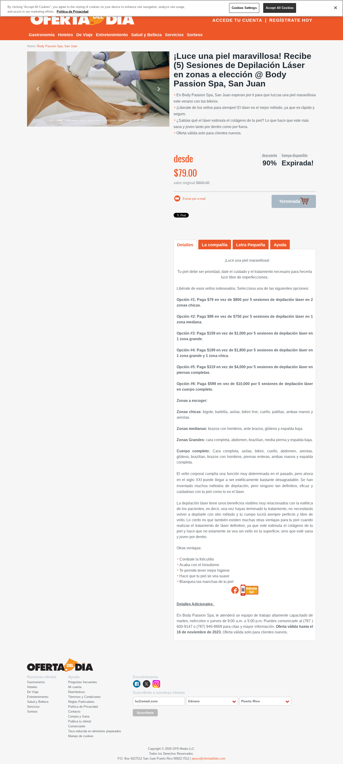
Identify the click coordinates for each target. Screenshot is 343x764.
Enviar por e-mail (194, 198)
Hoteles (65, 34)
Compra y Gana (78, 716)
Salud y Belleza (146, 34)
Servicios (174, 34)
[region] (171, 8)
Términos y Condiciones (84, 697)
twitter (146, 684)
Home (31, 46)
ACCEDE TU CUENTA (237, 20)
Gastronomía (42, 34)
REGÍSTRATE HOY (290, 20)
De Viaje (84, 34)
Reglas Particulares (81, 701)
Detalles (185, 245)
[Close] (335, 8)
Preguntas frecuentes (82, 682)
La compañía (215, 245)
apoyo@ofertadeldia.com (208, 758)
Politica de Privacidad (72, 11)
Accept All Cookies (280, 8)
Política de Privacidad (83, 706)
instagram (156, 684)
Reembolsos (76, 692)
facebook (136, 684)
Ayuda (280, 245)
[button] (38, 89)
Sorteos (195, 34)
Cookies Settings (244, 8)
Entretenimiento (112, 34)
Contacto (74, 711)
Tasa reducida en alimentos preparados (94, 731)
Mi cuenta (74, 687)
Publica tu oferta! (79, 721)
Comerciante (76, 726)
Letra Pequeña (250, 245)
